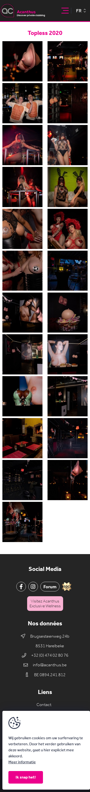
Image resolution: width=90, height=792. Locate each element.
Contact (43, 704)
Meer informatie (22, 762)
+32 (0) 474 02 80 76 (49, 655)
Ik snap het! (26, 777)
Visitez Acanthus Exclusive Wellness (45, 603)
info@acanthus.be (50, 665)
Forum (49, 586)
